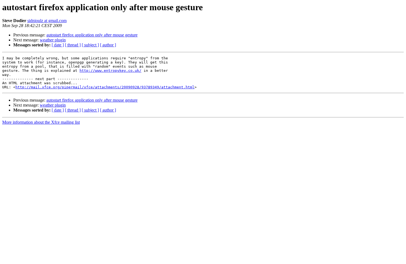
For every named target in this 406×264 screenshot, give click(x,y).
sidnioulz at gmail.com (47, 20)
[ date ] (58, 45)
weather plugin (53, 40)
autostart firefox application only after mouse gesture (92, 35)
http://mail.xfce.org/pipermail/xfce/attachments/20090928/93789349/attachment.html (104, 87)
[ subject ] (90, 45)
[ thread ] (73, 45)
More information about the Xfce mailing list (41, 122)
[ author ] (108, 45)
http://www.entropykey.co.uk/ (110, 70)
